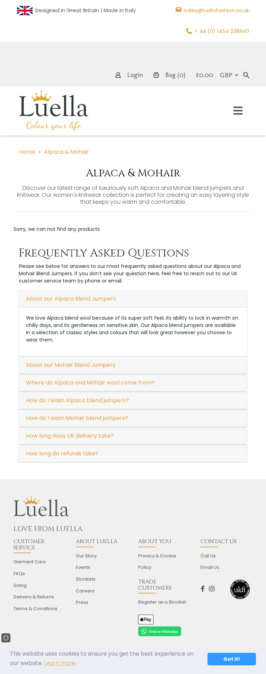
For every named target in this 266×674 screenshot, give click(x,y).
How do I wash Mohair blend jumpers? (77, 418)
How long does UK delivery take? (70, 436)
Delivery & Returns (34, 596)
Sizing (20, 585)
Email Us (210, 567)
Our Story (86, 556)
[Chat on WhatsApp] (159, 630)
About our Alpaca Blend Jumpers (71, 299)
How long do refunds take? (62, 453)
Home (27, 152)
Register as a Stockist (162, 602)
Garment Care (30, 561)
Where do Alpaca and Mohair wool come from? (90, 383)
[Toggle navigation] (238, 111)
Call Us (208, 556)
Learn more (60, 663)
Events (83, 567)
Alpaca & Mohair (66, 152)
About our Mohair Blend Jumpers (70, 365)
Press (82, 602)
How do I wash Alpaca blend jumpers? (77, 400)
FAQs (19, 573)
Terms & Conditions (35, 608)
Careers (85, 591)
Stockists (86, 579)
